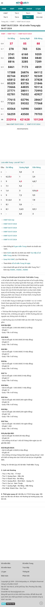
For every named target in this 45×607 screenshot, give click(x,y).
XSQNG (19, 270)
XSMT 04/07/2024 (10, 228)
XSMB (4, 9)
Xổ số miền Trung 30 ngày (21, 263)
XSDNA (13, 270)
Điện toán (4, 576)
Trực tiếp (25, 567)
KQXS (9, 253)
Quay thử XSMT (9, 259)
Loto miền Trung (7, 162)
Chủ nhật (39, 17)
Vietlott (29, 9)
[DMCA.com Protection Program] (8, 605)
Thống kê (25, 572)
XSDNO (25, 270)
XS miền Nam (6, 567)
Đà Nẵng (11, 38)
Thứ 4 (39, 13)
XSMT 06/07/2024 (23, 22)
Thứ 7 (28, 17)
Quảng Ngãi (25, 38)
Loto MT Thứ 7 (19, 162)
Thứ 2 (17, 13)
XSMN (20, 9)
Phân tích (25, 576)
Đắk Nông (38, 38)
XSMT (12, 9)
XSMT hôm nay (8, 220)
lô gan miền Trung (20, 246)
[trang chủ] (22, 5)
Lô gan (38, 9)
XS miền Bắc (5, 563)
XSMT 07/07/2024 (33, 124)
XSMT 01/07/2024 (10, 239)
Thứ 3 (28, 13)
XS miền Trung (27, 563)
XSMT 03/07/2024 (10, 232)
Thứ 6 (17, 17)
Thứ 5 (5, 17)
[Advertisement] (22, 144)
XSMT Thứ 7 (12, 34)
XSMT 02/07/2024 (10, 236)
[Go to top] (41, 604)
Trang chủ (4, 22)
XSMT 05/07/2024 (17, 124)
